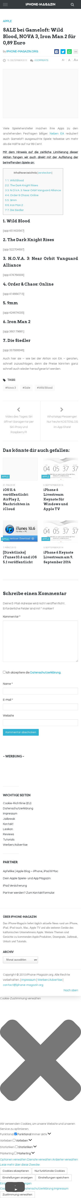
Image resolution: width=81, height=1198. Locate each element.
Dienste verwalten (39, 1159)
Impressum (10, 813)
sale (27, 387)
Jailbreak (9, 818)
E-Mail (8, 699)
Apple (7, 21)
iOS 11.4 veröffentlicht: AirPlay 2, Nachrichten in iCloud (16, 499)
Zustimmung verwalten (17, 1194)
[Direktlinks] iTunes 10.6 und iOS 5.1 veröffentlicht (20, 557)
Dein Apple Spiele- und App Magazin (27, 878)
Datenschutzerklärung (45, 672)
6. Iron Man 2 (14, 205)
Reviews (8, 834)
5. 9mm (11, 200)
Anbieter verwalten (65, 1159)
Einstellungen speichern (53, 1177)
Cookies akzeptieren (16, 1171)
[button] (40, 1061)
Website (8, 715)
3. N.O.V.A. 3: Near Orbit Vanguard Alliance (33, 190)
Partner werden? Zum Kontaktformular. (29, 892)
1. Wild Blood (14, 180)
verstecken (45, 172)
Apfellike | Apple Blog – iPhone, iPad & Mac (30, 871)
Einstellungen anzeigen (18, 1177)
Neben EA (57, 133)
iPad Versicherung (15, 885)
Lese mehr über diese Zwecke (20, 1164)
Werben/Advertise (15, 844)
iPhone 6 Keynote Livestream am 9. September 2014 (58, 557)
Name (8, 683)
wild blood (45, 387)
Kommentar (11, 616)
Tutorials (8, 839)
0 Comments (41, 60)
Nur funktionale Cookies (50, 1171)
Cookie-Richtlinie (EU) (17, 803)
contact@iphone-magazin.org (23, 985)
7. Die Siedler (14, 210)
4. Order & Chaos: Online (22, 195)
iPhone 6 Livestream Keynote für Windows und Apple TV (55, 499)
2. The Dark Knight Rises (21, 185)
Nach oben (71, 990)
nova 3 (11, 387)
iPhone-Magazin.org (22, 51)
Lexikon (8, 829)
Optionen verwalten (13, 1159)
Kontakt (8, 824)
